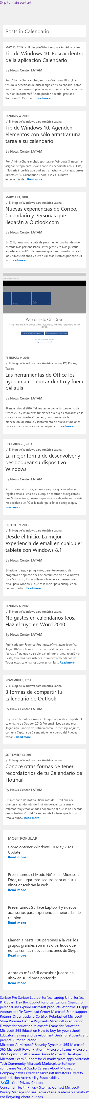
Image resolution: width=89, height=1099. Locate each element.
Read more (43, 98)
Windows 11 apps (75, 1006)
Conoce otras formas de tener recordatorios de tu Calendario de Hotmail (43, 773)
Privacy (6, 1092)
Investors (62, 1072)
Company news (11, 1072)
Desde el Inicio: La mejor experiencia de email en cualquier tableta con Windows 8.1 (43, 543)
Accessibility (30, 1077)
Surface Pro (8, 997)
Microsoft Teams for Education (56, 1025)
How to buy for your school (59, 1030)
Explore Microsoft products (40, 1006)
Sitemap (45, 1087)
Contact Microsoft (65, 1087)
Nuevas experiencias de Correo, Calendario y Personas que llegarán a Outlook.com (41, 215)
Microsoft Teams (58, 1049)
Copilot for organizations (48, 1002)
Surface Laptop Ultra (57, 997)
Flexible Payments (35, 1021)
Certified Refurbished (51, 1016)
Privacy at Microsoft (39, 1072)
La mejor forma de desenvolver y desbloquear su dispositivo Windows (42, 462)
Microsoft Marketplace (44, 1063)
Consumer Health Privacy (19, 1087)
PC (65, 363)
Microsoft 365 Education (18, 1030)
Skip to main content (15, 2)
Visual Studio (27, 1068)
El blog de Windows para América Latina (54, 47)
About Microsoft (62, 1068)
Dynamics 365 (58, 1044)
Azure (46, 1054)
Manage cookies (24, 1092)
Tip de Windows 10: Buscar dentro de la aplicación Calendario (44, 56)
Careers (43, 1068)
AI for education (24, 1039)
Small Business (30, 1054)
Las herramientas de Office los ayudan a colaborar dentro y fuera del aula (44, 381)
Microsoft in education (67, 1021)
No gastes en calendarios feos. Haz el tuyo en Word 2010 (40, 621)
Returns (6, 1016)
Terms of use (46, 1092)
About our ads (32, 1096)
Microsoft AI (9, 1044)
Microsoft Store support (69, 1011)
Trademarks (66, 1092)
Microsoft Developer (66, 1054)
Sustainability (49, 1077)
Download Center (37, 1011)
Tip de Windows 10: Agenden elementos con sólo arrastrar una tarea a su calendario (43, 134)
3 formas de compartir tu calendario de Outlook (33, 695)
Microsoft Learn (12, 1058)
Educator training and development (26, 1035)
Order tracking (24, 1016)
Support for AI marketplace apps (49, 1058)
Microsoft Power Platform (26, 1049)
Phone (72, 363)
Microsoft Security (33, 1044)
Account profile (11, 1011)
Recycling (13, 1096)
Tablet (9, 368)
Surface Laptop (29, 997)
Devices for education (16, 1025)
